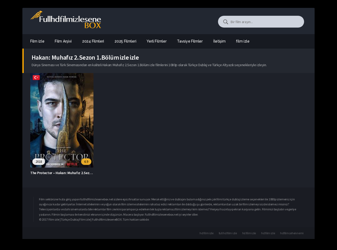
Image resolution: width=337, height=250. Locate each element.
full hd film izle (228, 233)
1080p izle (275, 199)
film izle (242, 41)
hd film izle (206, 233)
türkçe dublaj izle (234, 199)
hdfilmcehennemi (292, 233)
